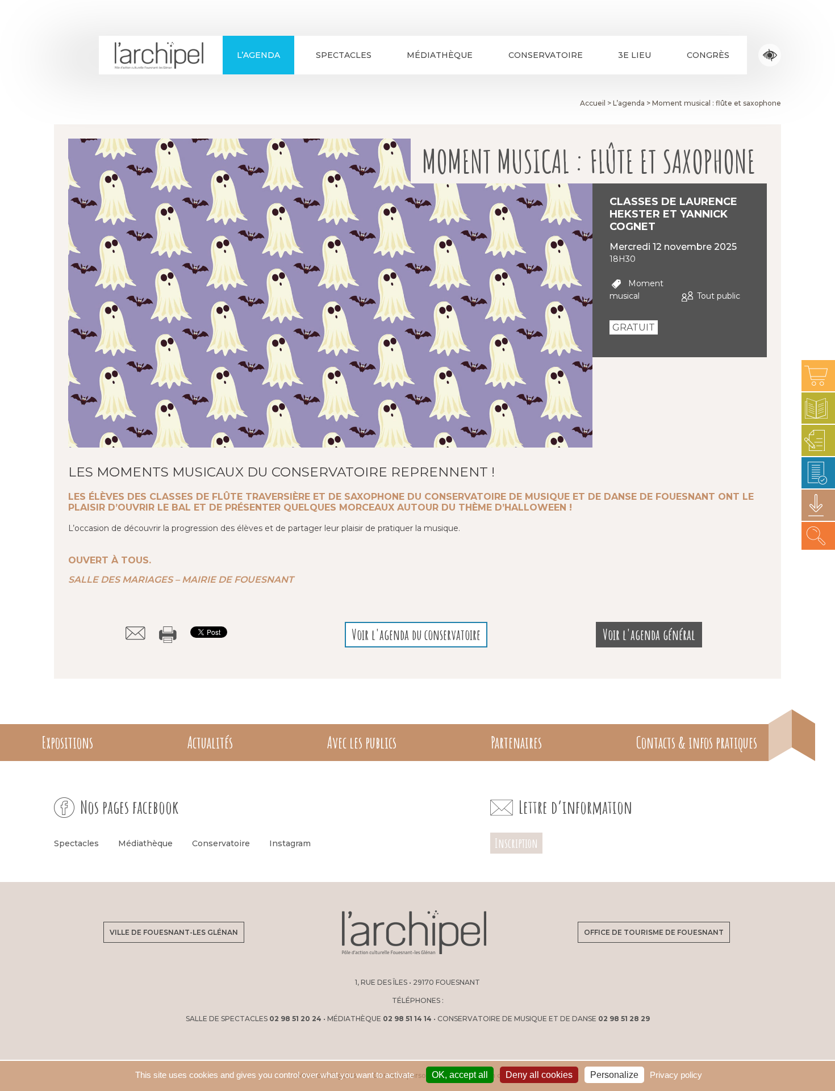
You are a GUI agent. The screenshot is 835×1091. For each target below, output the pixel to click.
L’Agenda (258, 55)
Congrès (708, 55)
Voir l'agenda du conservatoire (416, 634)
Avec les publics (361, 743)
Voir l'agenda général (649, 634)
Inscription (516, 843)
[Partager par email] (135, 633)
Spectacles (343, 55)
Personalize (614, 1075)
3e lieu (634, 55)
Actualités (210, 743)
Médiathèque (440, 55)
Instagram (290, 843)
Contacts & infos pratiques (696, 743)
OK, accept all (460, 1075)
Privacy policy (676, 1075)
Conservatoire (545, 55)
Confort (770, 55)
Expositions (67, 743)
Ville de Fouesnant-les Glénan (174, 932)
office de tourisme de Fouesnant (654, 932)
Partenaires (516, 743)
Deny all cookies (539, 1075)
